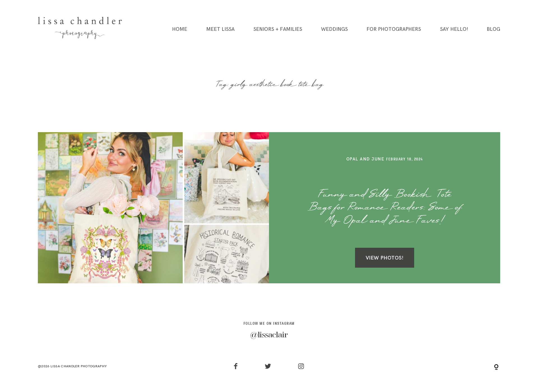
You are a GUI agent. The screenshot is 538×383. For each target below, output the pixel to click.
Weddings (334, 29)
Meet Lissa (220, 29)
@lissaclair (269, 335)
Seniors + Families (277, 29)
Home (179, 29)
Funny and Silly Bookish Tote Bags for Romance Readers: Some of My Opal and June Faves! (385, 208)
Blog (493, 29)
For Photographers (394, 29)
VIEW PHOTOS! (385, 257)
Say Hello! (454, 29)
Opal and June (365, 159)
